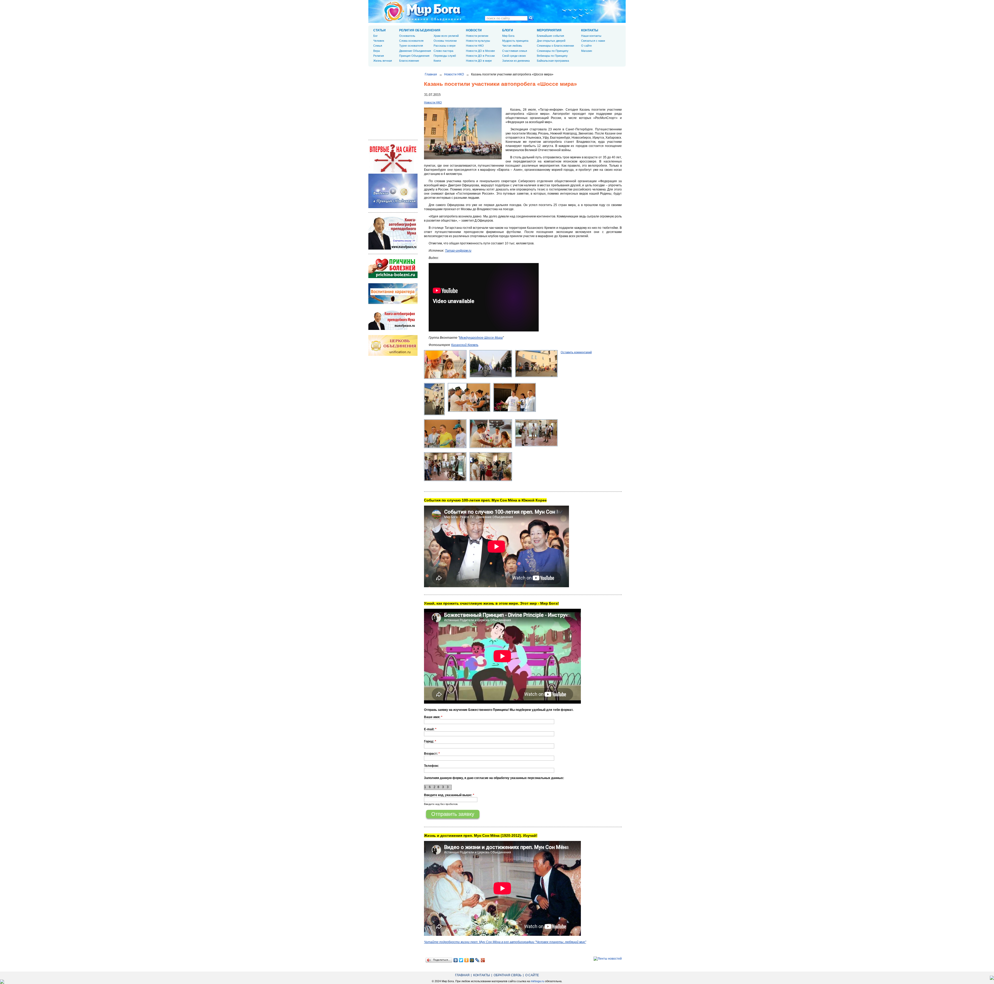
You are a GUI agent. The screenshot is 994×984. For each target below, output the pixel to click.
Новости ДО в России (480, 55)
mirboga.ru (537, 981)
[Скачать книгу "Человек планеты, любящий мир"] (393, 248)
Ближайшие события (550, 35)
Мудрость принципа (515, 40)
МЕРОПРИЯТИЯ (549, 30)
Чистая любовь (512, 45)
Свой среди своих (514, 55)
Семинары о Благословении (555, 45)
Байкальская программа (553, 60)
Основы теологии (445, 40)
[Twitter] (461, 960)
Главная (431, 74)
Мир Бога (508, 35)
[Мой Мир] (472, 960)
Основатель (407, 35)
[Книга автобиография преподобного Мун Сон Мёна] (393, 329)
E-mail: (430, 729)
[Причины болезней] (393, 277)
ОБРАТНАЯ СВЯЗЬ (508, 975)
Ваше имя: (433, 717)
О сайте (586, 45)
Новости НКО (454, 74)
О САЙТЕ (532, 975)
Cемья (377, 45)
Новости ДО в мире (479, 60)
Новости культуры (478, 40)
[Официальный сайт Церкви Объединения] (393, 355)
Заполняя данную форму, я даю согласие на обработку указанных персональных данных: (494, 778)
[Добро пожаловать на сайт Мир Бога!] (393, 171)
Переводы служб (445, 55)
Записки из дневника (516, 60)
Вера (376, 50)
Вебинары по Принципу (552, 55)
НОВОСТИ (474, 30)
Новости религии (477, 35)
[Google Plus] (483, 960)
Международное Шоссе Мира (481, 337)
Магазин (586, 50)
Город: (430, 741)
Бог (375, 35)
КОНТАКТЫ (589, 30)
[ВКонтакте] (455, 960)
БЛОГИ (507, 30)
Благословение (409, 60)
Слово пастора (443, 50)
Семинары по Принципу (552, 50)
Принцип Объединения (414, 55)
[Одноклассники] (466, 960)
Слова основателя (411, 40)
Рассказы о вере (445, 45)
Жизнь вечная (382, 60)
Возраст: (432, 753)
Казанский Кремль (464, 345)
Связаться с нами (593, 40)
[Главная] (423, 11)
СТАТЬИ (379, 30)
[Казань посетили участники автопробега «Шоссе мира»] (463, 158)
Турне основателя (411, 45)
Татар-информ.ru (458, 250)
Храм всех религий (446, 35)
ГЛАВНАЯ (462, 975)
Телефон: (431, 766)
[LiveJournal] (477, 960)
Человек (378, 40)
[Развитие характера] (393, 303)
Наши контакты (591, 35)
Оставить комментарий (576, 352)
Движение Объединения (415, 50)
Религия (378, 55)
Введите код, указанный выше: (449, 795)
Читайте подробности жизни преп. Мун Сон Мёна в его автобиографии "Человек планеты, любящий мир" (505, 942)
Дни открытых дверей (551, 40)
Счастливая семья (514, 50)
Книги (437, 60)
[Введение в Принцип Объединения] (393, 207)
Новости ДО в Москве (480, 50)
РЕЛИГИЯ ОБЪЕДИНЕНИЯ (419, 30)
